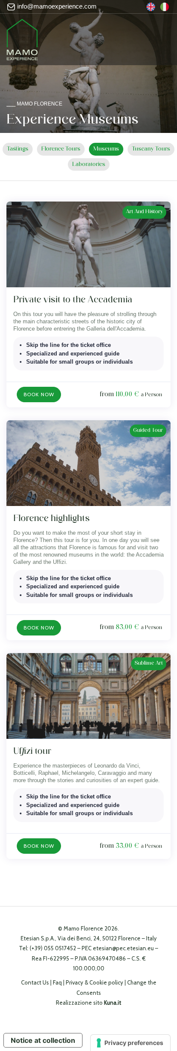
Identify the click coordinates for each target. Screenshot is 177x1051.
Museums (106, 149)
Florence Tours (60, 149)
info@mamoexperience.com (56, 6)
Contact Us (35, 982)
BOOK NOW (39, 394)
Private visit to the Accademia (72, 300)
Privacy (74, 982)
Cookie (98, 982)
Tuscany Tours (151, 149)
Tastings (17, 149)
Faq (57, 982)
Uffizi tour (32, 751)
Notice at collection (43, 1040)
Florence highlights (51, 519)
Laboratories (88, 164)
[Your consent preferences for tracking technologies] (130, 1043)
